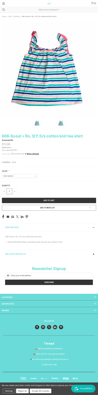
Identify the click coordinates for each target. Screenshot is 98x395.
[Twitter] (17, 216)
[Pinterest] (27, 216)
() (94, 3)
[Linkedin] (22, 216)
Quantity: (6, 186)
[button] (32, 154)
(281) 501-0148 (50, 365)
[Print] (12, 216)
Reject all (22, 390)
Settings (9, 390)
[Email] (8, 216)
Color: (5, 171)
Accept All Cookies (40, 390)
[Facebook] (3, 216)
